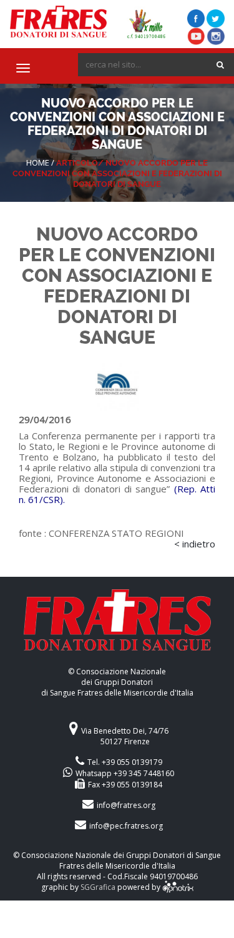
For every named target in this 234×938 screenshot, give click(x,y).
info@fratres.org (126, 805)
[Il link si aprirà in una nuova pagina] (177, 887)
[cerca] (220, 65)
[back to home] (117, 627)
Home (37, 162)
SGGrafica (97, 887)
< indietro (194, 543)
